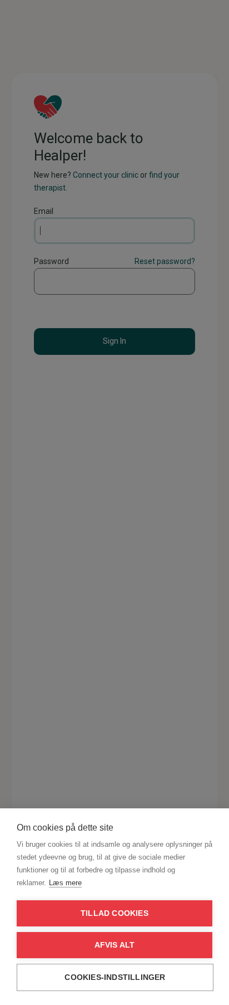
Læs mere (65, 883)
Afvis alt (114, 945)
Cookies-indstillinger (114, 977)
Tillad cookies (114, 913)
